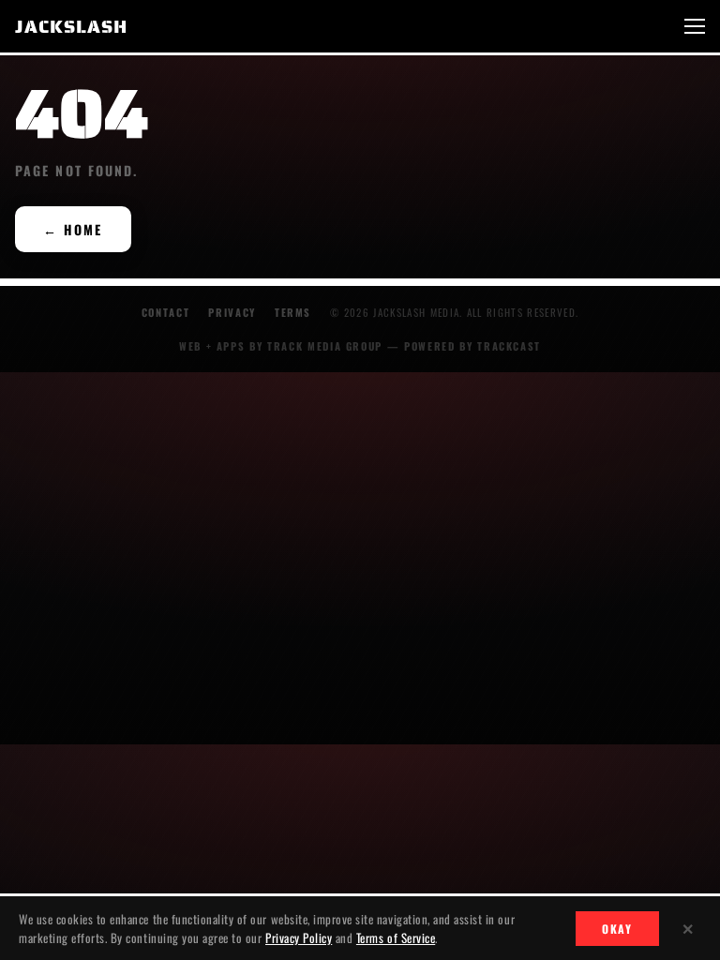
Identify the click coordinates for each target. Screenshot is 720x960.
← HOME (73, 229)
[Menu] (694, 26)
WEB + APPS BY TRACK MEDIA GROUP (280, 345)
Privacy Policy (298, 937)
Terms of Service (395, 937)
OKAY (617, 929)
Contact (166, 312)
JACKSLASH (71, 26)
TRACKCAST (509, 345)
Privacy (232, 312)
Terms (293, 312)
